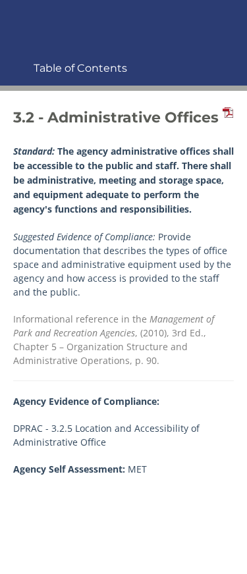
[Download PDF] (226, 117)
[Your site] (16, 17)
